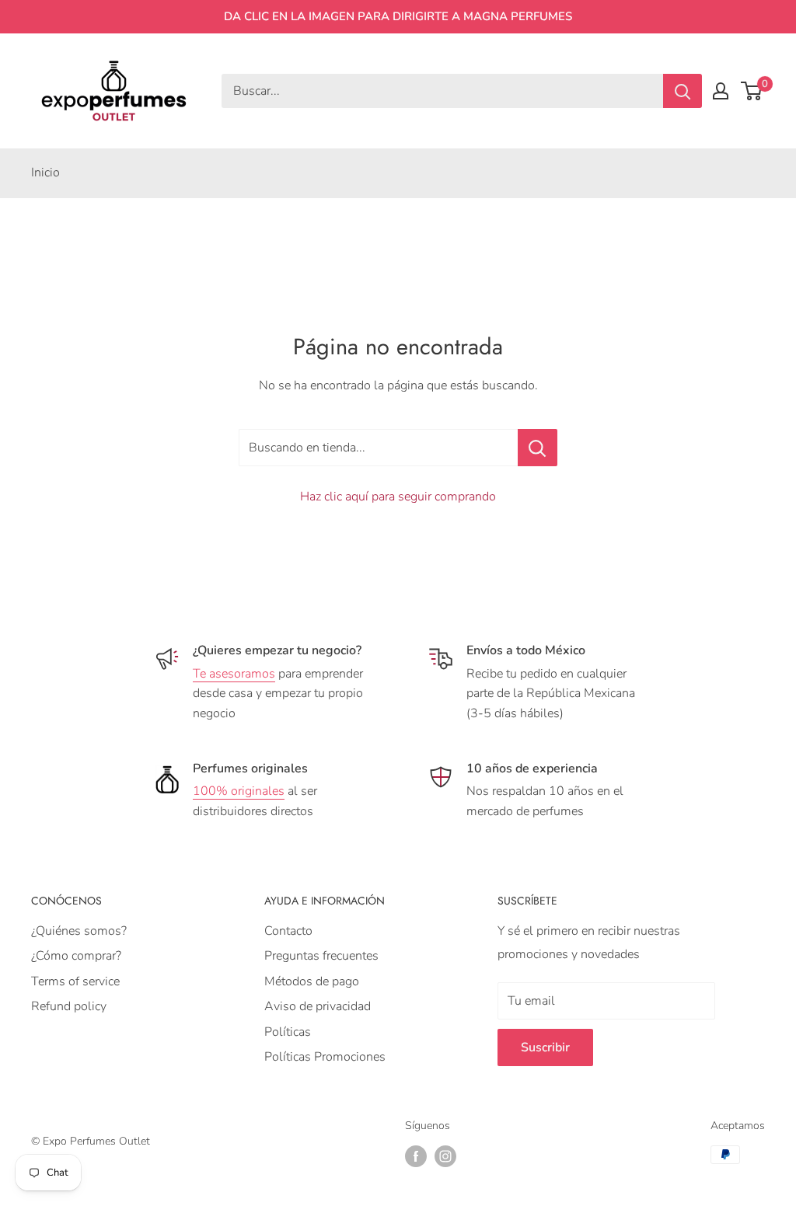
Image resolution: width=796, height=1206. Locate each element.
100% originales (239, 791)
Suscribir (545, 1047)
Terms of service (75, 981)
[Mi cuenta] (720, 90)
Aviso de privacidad (317, 1006)
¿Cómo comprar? (76, 955)
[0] (752, 91)
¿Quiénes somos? (79, 930)
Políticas (287, 1031)
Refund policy (68, 1006)
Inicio (45, 172)
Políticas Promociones (325, 1056)
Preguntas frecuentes (321, 955)
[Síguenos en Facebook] (416, 1156)
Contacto (288, 930)
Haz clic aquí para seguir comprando (398, 496)
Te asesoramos (234, 673)
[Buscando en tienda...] (537, 447)
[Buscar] (682, 91)
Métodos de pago (311, 981)
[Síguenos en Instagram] (445, 1156)
